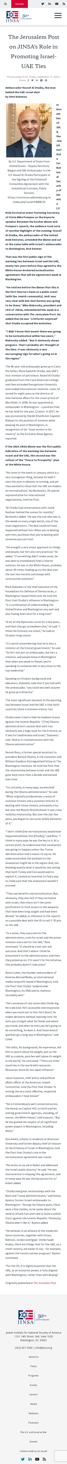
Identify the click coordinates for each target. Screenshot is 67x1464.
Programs (33, 1375)
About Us (33, 1357)
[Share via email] (41, 80)
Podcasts (33, 1422)
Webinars (34, 1413)
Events (33, 1385)
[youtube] (56, 4)
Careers (33, 1394)
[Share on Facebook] (28, 80)
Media (33, 1404)
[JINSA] (18, 16)
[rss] (63, 4)
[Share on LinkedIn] (37, 80)
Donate (19, 4)
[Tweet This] (32, 80)
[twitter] (42, 4)
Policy (33, 1366)
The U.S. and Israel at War (33, 1432)
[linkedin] (49, 4)
